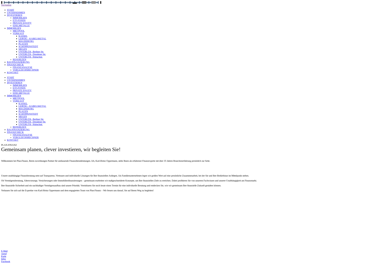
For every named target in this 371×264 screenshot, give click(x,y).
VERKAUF (18, 33)
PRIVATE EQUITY (22, 23)
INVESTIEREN (14, 15)
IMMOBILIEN (20, 18)
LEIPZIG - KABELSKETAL (32, 38)
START (10, 10)
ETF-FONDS (19, 20)
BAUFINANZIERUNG (18, 62)
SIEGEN (23, 49)
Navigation (6, 5)
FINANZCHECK (15, 64)
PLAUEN (23, 44)
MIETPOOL (19, 31)
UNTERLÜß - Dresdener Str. (32, 54)
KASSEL (23, 36)
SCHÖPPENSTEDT (28, 46)
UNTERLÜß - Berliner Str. (31, 51)
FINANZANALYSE (22, 67)
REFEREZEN (19, 59)
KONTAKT (12, 72)
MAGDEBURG (26, 41)
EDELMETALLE (21, 25)
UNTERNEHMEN (16, 12)
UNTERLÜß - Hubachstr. (31, 57)
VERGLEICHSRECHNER (26, 70)
